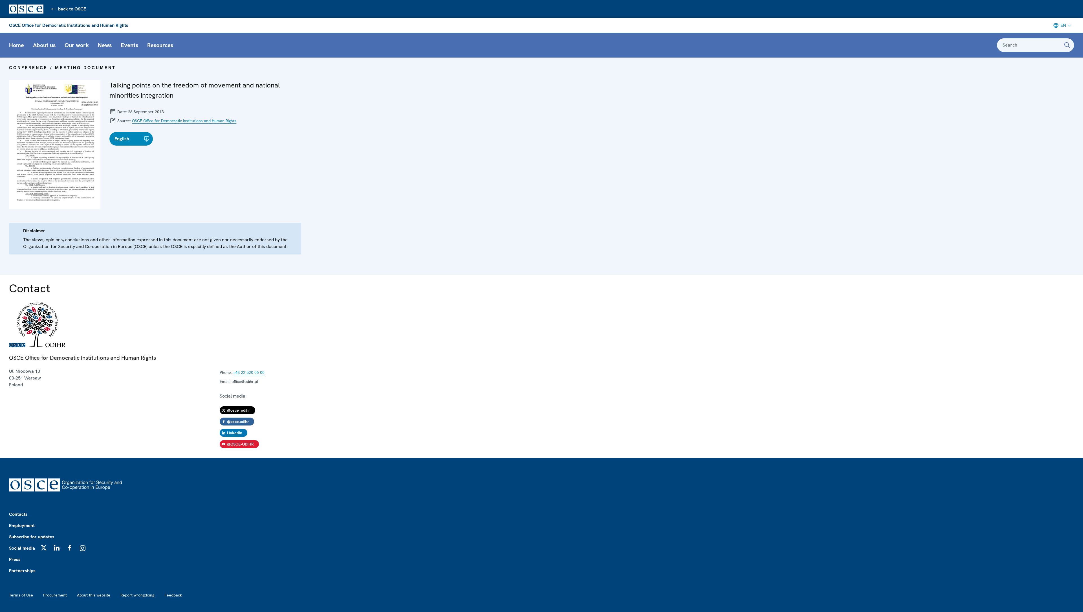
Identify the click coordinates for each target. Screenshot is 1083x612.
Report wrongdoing (137, 595)
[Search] (1067, 45)
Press (15, 559)
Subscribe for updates (31, 537)
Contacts (18, 514)
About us (44, 45)
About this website (93, 595)
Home (16, 45)
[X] (43, 547)
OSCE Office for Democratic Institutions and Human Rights (68, 25)
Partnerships (22, 571)
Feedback (173, 595)
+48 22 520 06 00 (249, 372)
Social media (22, 548)
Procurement (55, 595)
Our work (77, 45)
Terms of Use (21, 595)
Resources (160, 45)
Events (129, 45)
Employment (22, 525)
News (105, 45)
